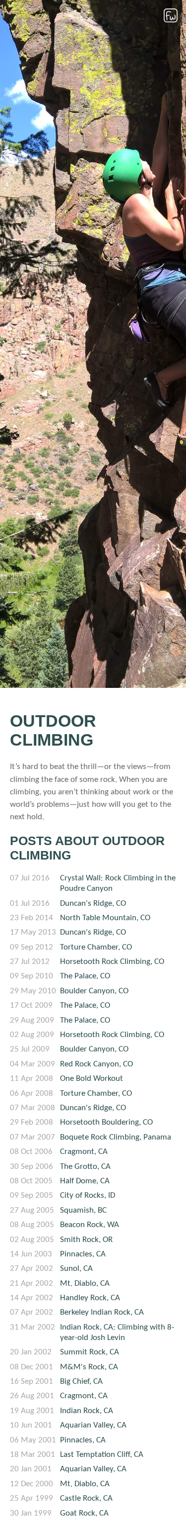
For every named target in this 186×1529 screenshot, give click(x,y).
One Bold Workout (91, 1078)
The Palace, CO (85, 976)
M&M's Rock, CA (89, 1367)
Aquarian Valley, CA (93, 1425)
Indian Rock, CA (86, 1411)
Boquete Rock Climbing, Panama (115, 1137)
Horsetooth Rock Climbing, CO (112, 961)
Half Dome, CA (85, 1181)
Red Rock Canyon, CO (96, 1064)
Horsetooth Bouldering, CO (106, 1122)
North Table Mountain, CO (105, 918)
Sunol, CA (76, 1268)
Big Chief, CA (81, 1381)
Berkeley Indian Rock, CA (102, 1312)
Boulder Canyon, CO (94, 991)
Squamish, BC (83, 1210)
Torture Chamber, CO (96, 947)
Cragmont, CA (84, 1151)
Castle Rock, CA (86, 1498)
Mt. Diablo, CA (85, 1283)
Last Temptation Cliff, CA (101, 1454)
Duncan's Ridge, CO (93, 903)
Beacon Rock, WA (89, 1225)
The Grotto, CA (85, 1166)
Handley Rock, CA (90, 1298)
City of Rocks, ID (87, 1195)
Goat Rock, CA (84, 1513)
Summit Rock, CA (89, 1352)
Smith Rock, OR (86, 1240)
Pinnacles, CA (83, 1254)
